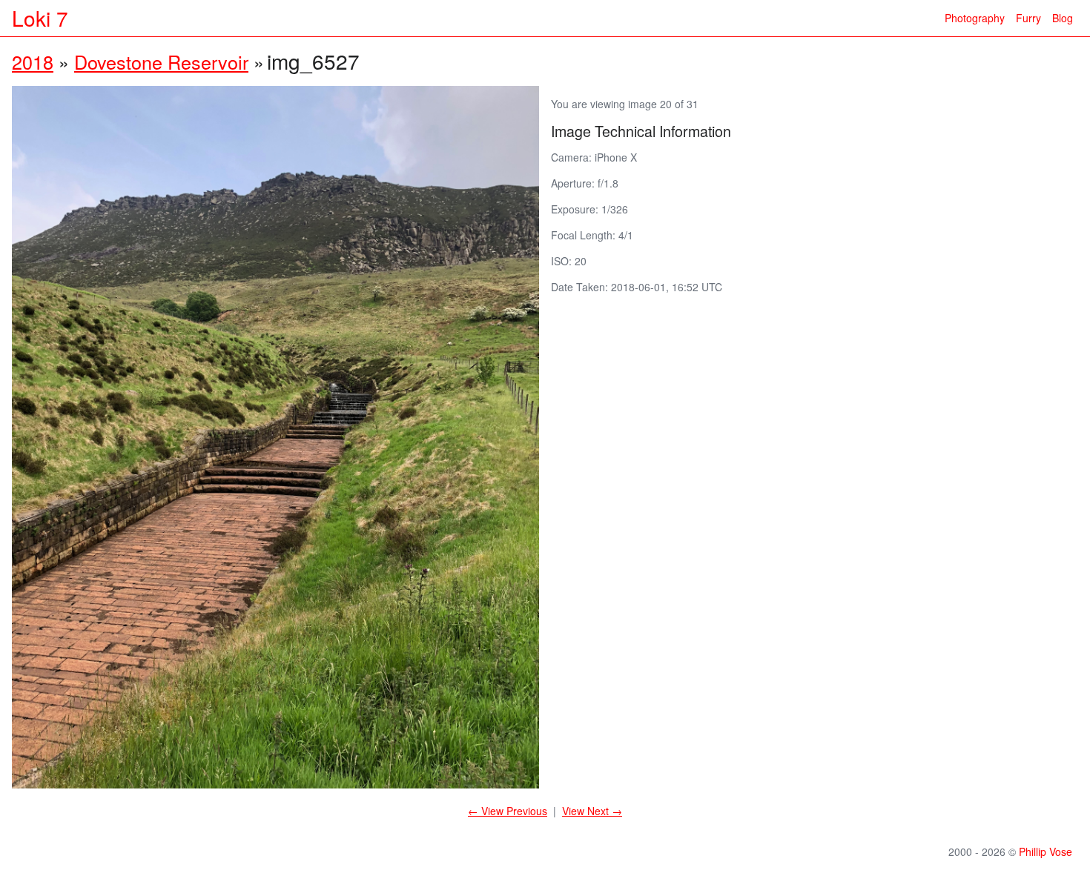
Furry (1028, 17)
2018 (32, 61)
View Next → (592, 810)
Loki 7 (40, 18)
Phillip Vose (1045, 851)
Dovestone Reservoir (161, 61)
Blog (1062, 17)
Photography (975, 17)
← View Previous (507, 810)
